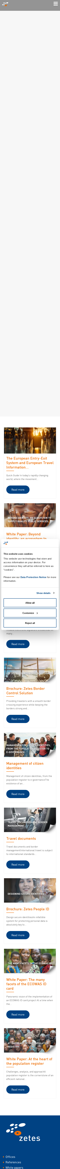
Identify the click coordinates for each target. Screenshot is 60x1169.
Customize (28, 613)
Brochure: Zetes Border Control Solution (25, 690)
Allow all (30, 602)
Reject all (30, 623)
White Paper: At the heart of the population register (29, 1061)
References (13, 1162)
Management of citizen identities (25, 765)
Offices (10, 1157)
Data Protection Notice (33, 577)
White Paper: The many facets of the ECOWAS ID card (26, 984)
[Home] (6, 4)
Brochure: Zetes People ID (27, 909)
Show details (43, 593)
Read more (17, 489)
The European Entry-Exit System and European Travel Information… (30, 462)
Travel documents (21, 838)
